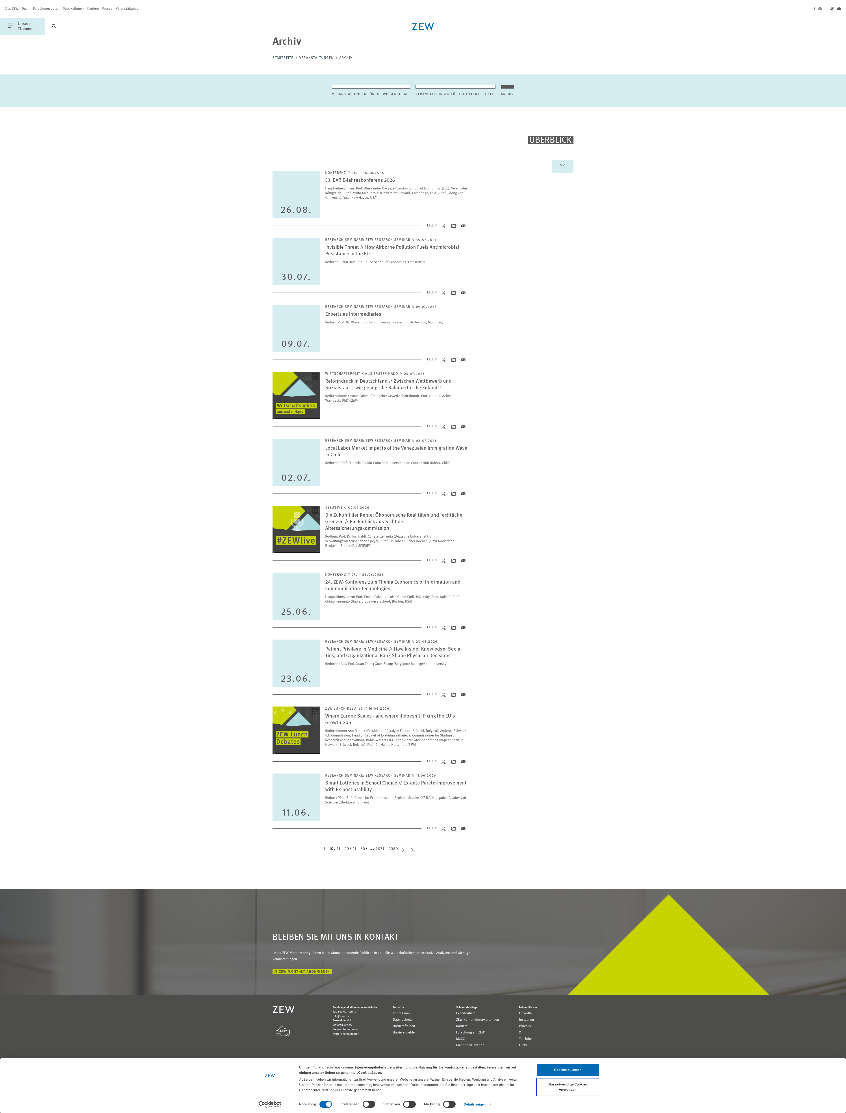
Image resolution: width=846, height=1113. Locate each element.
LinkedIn (525, 1013)
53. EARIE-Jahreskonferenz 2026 (360, 180)
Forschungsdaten (46, 9)
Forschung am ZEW (470, 1032)
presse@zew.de (342, 1024)
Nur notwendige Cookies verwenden (567, 1086)
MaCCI (461, 1039)
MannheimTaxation (470, 1045)
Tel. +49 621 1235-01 (345, 1011)
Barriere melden (405, 1032)
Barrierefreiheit (404, 1026)
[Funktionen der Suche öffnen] (54, 26)
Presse (107, 9)
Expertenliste (465, 1013)
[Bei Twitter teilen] (444, 226)
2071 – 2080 (387, 849)
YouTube (525, 1039)
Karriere (93, 9)
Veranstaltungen (128, 9)
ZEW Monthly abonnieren (304, 972)
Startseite (283, 58)
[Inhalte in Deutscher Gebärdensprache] (832, 9)
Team (26, 9)
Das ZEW (11, 9)
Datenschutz (402, 1020)
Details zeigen (475, 1104)
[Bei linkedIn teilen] (453, 226)
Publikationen (73, 9)
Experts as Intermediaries (353, 314)
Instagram (526, 1020)
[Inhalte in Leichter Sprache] (839, 9)
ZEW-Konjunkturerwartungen (477, 1020)
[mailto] (463, 226)
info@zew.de (341, 1016)
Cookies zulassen (568, 1070)
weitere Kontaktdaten (346, 1034)
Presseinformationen (345, 1029)
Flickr (523, 1045)
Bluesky (525, 1026)
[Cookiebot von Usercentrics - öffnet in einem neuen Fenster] (270, 1104)
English (819, 9)
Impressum (401, 1013)
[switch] (369, 1104)
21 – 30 (358, 849)
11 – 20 (343, 849)
